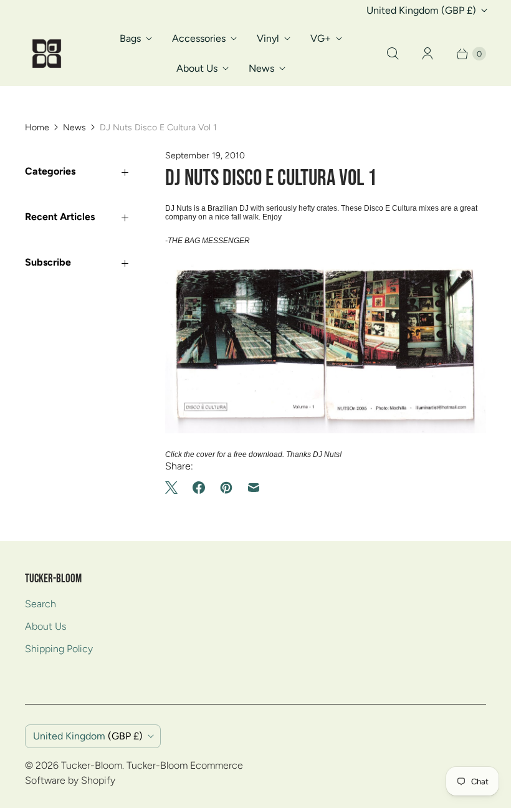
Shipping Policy (59, 649)
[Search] (392, 54)
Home (37, 127)
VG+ (320, 38)
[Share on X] (175, 487)
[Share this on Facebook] (199, 487)
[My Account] (427, 54)
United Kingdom (421, 10)
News (261, 68)
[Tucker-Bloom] (47, 53)
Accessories (199, 38)
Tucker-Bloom (91, 765)
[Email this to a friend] (253, 487)
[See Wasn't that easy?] (325, 430)
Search (40, 604)
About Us (196, 68)
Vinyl (268, 38)
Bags (130, 38)
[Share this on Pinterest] (226, 487)
